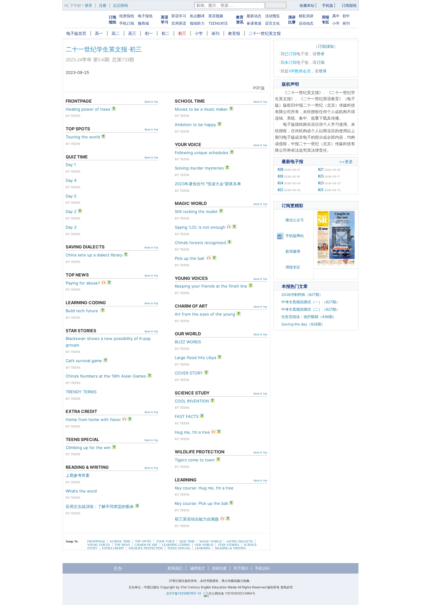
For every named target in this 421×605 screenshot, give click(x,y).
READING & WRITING (230, 548)
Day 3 (71, 227)
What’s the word (81, 490)
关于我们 (240, 568)
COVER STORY (189, 372)
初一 (149, 33)
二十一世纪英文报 (265, 33)
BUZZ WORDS (188, 341)
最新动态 (254, 16)
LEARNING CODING (176, 544)
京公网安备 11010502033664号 (232, 593)
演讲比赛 (292, 19)
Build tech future (82, 310)
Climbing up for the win (88, 447)
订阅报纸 (349, 5)
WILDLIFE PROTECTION (146, 548)
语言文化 (272, 23)
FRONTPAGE (96, 541)
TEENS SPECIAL (178, 548)
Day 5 (71, 196)
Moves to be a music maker (201, 109)
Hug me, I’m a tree (192, 432)
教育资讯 (239, 19)
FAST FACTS (186, 416)
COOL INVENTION (192, 401)
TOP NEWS (122, 544)
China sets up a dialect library (94, 254)
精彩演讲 (306, 16)
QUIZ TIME (187, 541)
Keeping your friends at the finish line (211, 286)
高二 (116, 33)
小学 (336, 23)
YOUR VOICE (165, 541)
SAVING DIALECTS (239, 541)
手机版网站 (294, 235)
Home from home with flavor (93, 419)
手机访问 (262, 568)
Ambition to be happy (195, 124)
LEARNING (203, 548)
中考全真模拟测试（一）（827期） (310, 302)
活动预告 (272, 16)
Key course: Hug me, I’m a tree (204, 487)
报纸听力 (197, 23)
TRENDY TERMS (81, 391)
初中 (346, 16)
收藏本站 (307, 5)
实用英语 (178, 23)
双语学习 (178, 16)
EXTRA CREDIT (113, 548)
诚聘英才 (197, 568)
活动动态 (306, 23)
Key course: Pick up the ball (201, 503)
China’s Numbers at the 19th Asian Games (106, 376)
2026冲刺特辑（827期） (302, 294)
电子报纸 (145, 16)
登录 (88, 5)
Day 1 (71, 164)
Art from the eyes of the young (205, 314)
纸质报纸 (126, 16)
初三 (182, 33)
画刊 (346, 23)
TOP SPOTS (143, 541)
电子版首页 (76, 33)
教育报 (234, 33)
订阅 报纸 (112, 19)
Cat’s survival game (84, 360)
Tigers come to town (195, 459)
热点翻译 (197, 16)
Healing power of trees (88, 109)
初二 (165, 33)
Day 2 (71, 211)
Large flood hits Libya (195, 357)
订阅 (321, 62)
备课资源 (254, 23)
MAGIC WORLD (210, 541)
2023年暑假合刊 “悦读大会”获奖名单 (208, 183)
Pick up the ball (190, 258)
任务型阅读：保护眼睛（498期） (308, 316)
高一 (99, 33)
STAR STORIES (228, 544)
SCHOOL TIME (120, 541)
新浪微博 (292, 251)
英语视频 (215, 16)
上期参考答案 (78, 475)
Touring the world (83, 136)
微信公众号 (294, 220)
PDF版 (259, 87)
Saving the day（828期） (303, 324)
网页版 (241, 87)
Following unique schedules (201, 152)
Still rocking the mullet (196, 211)
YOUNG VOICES (98, 544)
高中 (336, 16)
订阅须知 (326, 46)
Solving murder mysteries (199, 168)
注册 (102, 5)
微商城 (143, 23)
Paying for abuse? (83, 282)
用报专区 (325, 19)
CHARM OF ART (146, 544)
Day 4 (71, 180)
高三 (132, 33)
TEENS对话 (218, 23)
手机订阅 (126, 23)
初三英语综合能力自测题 (197, 519)
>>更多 (346, 161)
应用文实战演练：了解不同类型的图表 (100, 506)
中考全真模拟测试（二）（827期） (310, 309)
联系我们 (175, 568)
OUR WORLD (204, 544)
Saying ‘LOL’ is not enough (200, 227)
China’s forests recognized (200, 242)
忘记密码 (120, 5)
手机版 (327, 5)
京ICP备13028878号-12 (183, 593)
